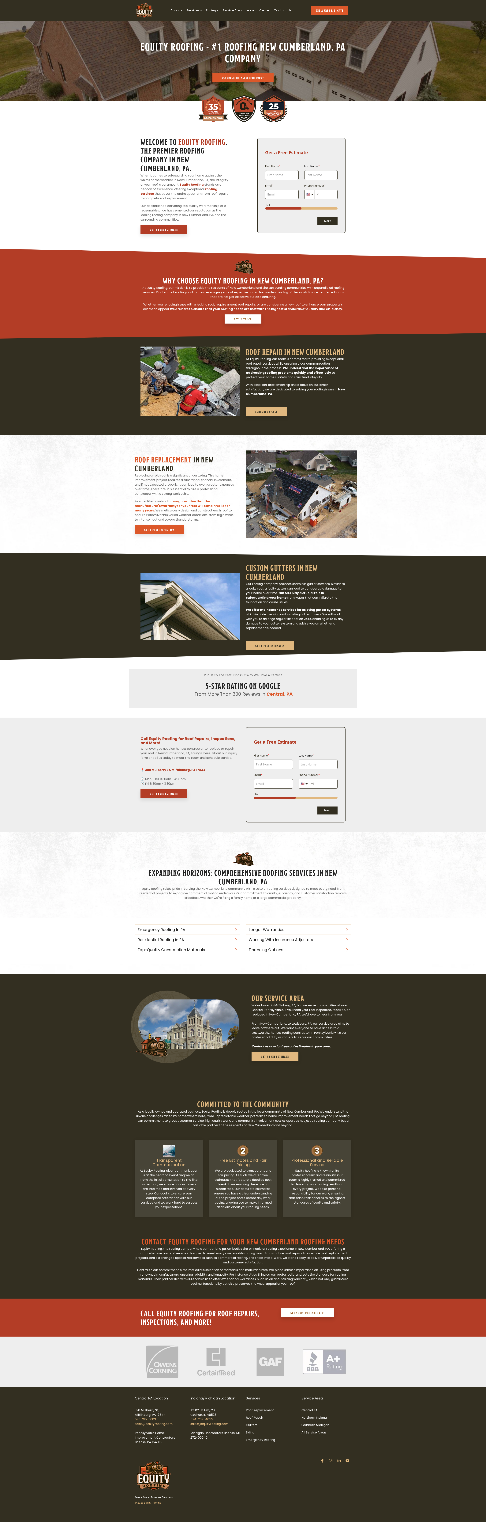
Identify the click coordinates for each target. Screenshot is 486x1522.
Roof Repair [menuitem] (254, 1417)
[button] (323, 1461)
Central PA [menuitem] (309, 1410)
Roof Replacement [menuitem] (260, 1410)
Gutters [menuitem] (251, 1425)
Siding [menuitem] (250, 1432)
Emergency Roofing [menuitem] (260, 1440)
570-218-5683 (145, 1419)
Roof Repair (264, 351)
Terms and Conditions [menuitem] (162, 1496)
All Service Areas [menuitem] (313, 1432)
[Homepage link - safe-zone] (154, 1491)
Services (192, 10)
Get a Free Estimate (330, 10)
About (175, 10)
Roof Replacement (163, 458)
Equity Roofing (202, 141)
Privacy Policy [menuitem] (142, 1496)
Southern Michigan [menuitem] (315, 1425)
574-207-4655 (201, 1419)
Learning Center (257, 10)
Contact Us (282, 10)
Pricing (211, 10)
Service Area (232, 10)
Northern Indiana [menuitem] (314, 1417)
